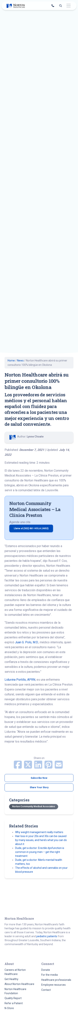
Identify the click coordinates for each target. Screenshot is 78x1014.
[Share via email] (59, 767)
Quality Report (13, 998)
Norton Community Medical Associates (33, 806)
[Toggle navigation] (68, 6)
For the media (49, 974)
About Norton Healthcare (19, 984)
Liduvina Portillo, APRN (20, 679)
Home (11, 360)
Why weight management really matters (39, 832)
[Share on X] (28, 767)
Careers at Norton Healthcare (15, 972)
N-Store (9, 1008)
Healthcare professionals (56, 979)
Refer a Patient (14, 1003)
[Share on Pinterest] (48, 767)
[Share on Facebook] (18, 767)
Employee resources (53, 984)
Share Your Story (39, 787)
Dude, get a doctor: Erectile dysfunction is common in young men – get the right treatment (39, 851)
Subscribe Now (39, 778)
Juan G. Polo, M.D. (26, 642)
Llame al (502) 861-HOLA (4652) (31, 528)
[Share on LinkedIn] (38, 767)
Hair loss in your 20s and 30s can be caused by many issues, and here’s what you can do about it (41, 840)
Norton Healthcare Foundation (15, 991)
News (20, 360)
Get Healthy (11, 979)
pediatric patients (46, 936)
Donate (45, 969)
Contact (46, 989)
